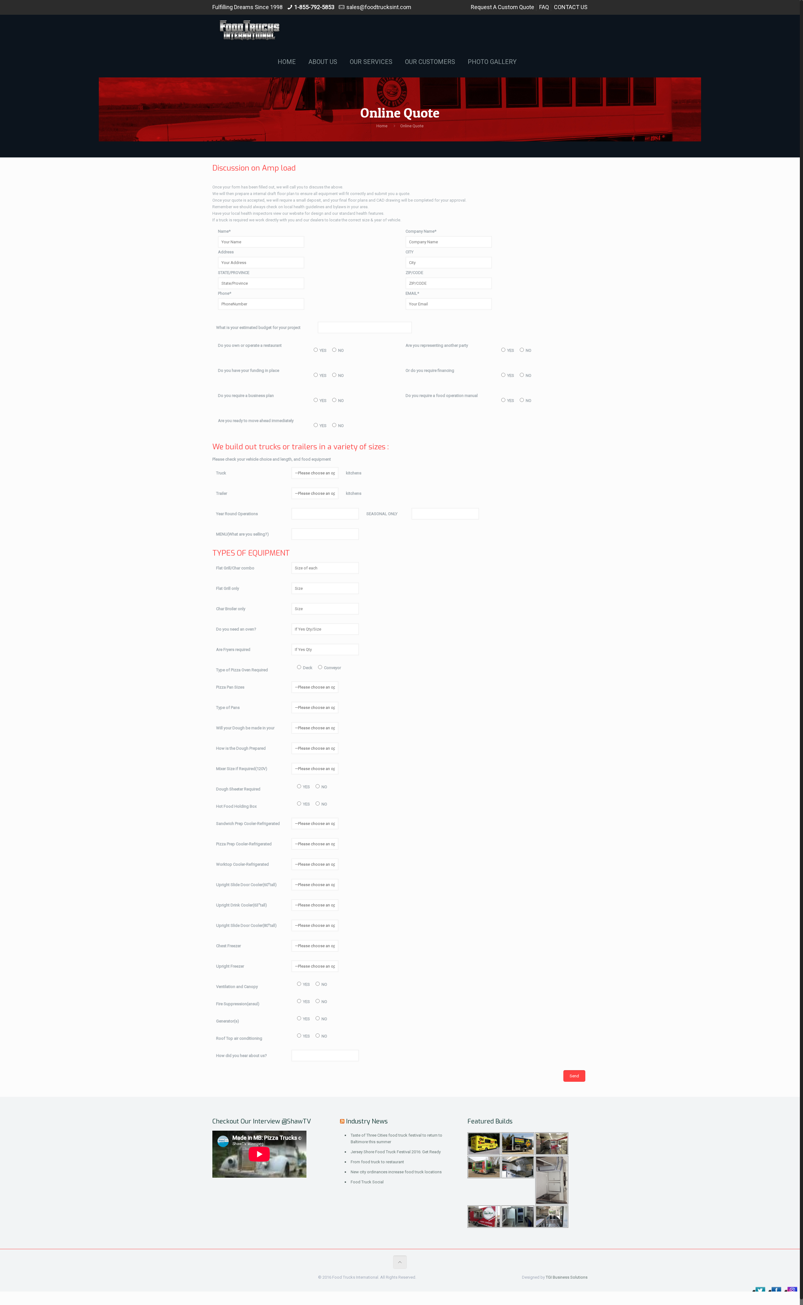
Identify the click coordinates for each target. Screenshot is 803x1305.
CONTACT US (571, 7)
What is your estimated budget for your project (258, 327)
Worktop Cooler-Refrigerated (242, 864)
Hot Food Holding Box (236, 806)
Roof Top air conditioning (239, 1038)
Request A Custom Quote (502, 7)
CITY (409, 252)
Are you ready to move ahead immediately (256, 420)
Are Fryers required (233, 649)
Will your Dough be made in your (245, 728)
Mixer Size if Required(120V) (241, 768)
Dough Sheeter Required (238, 789)
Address (226, 252)
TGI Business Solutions (567, 1277)
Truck (221, 473)
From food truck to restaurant (377, 1162)
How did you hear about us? (241, 1055)
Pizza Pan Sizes (230, 687)
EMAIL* (412, 293)
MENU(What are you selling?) (242, 534)
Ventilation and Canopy (237, 986)
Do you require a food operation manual (442, 395)
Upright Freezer (230, 966)
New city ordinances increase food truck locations (396, 1172)
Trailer (221, 493)
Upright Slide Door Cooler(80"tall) (246, 925)
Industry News (367, 1121)
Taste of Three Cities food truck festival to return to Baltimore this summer (396, 1138)
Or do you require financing (430, 370)
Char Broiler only (230, 608)
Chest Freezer (228, 945)
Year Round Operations (237, 513)
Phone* (224, 293)
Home (381, 126)
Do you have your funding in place (248, 370)
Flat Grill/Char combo (235, 568)
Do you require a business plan (246, 395)
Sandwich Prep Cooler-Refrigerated (248, 823)
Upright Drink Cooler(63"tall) (241, 905)
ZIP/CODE (414, 272)
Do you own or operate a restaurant (250, 345)
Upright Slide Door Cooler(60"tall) (246, 884)
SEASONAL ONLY (381, 513)
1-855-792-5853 (314, 7)
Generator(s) (227, 1021)
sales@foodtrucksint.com (378, 7)
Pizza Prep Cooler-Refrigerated (244, 844)
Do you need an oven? (236, 629)
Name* (224, 231)
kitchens (353, 473)
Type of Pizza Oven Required (242, 670)
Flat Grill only (227, 588)
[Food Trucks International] (249, 30)
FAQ (544, 7)
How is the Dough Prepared (241, 748)
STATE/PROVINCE (233, 272)
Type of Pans (228, 707)
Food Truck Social (367, 1182)
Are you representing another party (437, 345)
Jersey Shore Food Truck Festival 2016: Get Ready (396, 1151)
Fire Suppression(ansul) (237, 1003)
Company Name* (421, 231)
